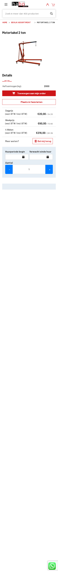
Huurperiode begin (15, 151)
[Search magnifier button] (51, 13)
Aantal (9, 162)
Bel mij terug (44, 141)
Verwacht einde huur (40, 151)
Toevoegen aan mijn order (31, 93)
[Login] (47, 5)
